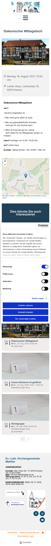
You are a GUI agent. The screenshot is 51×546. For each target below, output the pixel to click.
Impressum (12, 532)
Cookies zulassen (25, 305)
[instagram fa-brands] (42, 513)
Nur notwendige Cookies (25, 319)
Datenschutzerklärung (29, 532)
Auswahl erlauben (25, 312)
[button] (25, 18)
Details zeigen (38, 298)
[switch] (45, 274)
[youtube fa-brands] (42, 520)
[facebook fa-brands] (36, 513)
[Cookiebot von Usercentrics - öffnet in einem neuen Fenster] (38, 225)
